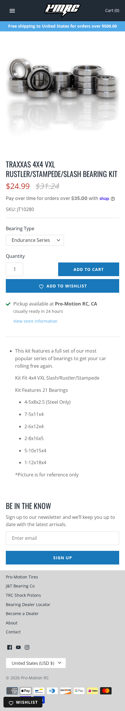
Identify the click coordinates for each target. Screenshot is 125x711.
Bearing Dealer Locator (28, 604)
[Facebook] (9, 648)
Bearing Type (20, 228)
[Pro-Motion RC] (62, 10)
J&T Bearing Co (20, 586)
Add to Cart (89, 269)
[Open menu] (12, 10)
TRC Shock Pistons (23, 595)
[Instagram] (27, 648)
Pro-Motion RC (35, 677)
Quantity (15, 256)
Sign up (62, 557)
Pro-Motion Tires (22, 577)
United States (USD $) (33, 663)
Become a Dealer (22, 613)
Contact (13, 632)
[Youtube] (18, 648)
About (11, 623)
